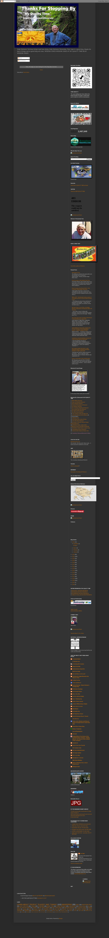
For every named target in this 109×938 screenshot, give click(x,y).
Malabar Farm (75, 417)
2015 (73, 568)
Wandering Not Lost (75, 441)
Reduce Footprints (76, 729)
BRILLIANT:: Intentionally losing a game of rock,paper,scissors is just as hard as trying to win (82, 298)
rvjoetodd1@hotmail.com (80, 873)
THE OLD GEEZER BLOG (78, 750)
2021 (73, 556)
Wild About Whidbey (77, 760)
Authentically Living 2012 (78, 669)
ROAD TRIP (50, 906)
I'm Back (75, 545)
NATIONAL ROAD (48, 909)
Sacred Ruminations (77, 731)
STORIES (35, 907)
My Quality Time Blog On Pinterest (78, 472)
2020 (73, 558)
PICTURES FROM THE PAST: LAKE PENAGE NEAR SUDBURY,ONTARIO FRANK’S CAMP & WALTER (80, 350)
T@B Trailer (80, 910)
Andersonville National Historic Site (80, 430)
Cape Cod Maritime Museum (78, 402)
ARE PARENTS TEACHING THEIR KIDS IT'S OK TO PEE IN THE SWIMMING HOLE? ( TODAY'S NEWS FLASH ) (81, 329)
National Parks (82, 906)
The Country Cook (76, 748)
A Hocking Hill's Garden (78, 664)
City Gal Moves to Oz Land (78, 674)
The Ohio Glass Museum (77, 412)
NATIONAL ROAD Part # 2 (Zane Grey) (81, 428)
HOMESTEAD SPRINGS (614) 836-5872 (81, 824)
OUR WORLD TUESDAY (80, 909)
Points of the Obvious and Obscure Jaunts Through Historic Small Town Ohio (81, 723)
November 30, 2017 (41, 898)
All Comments (22, 60)
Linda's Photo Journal (77, 701)
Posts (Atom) (26, 72)
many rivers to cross (77, 706)
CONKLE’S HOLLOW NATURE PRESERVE (82, 594)
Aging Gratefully (76, 666)
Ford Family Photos (77, 691)
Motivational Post (76, 272)
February (75, 550)
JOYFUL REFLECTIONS (78, 696)
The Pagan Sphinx (76, 752)
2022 (73, 554)
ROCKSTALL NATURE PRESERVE (80, 590)
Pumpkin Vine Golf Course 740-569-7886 (81, 829)
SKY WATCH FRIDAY (45, 907)
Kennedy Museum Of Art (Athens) (80, 415)
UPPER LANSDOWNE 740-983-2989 (80, 831)
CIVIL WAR (57, 909)
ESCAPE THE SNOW (67, 909)
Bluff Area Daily (76, 671)
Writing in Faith (76, 766)
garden (70, 910)
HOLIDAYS (42, 910)
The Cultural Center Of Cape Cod (80, 413)
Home (41, 69)
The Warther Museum (77, 406)
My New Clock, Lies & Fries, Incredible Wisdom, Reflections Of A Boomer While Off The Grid (82, 309)
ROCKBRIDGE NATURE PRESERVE (80, 593)
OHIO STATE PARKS (57, 907)
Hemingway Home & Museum (79, 429)
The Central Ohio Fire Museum (79, 409)
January (75, 552)
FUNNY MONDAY (61, 906)
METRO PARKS (55, 910)
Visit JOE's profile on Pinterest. (78, 266)
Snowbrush (75, 743)
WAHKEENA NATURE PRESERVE (80, 592)
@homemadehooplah (50, 895)
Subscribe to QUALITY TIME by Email (79, 185)
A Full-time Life (76, 661)
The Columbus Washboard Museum (80, 407)
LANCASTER (72, 906)
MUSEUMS (41, 906)
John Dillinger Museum (77, 403)
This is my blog (76, 755)
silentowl (74, 733)
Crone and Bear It (76, 682)
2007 (73, 582)
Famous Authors (37, 909)
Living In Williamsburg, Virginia (79, 704)
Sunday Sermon (35, 910)
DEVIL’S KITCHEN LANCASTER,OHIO (81, 358)
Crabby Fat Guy (76, 680)
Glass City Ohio (76, 694)
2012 (73, 574)
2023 (73, 542)
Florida (27, 911)
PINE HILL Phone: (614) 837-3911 (80, 826)
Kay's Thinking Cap (77, 699)
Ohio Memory (75, 718)
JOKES (33, 906)
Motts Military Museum (77, 400)
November (76, 543)
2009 (73, 580)
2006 (73, 584)
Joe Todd (82, 853)
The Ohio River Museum (78, 420)
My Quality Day (76, 711)
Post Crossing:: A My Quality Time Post (81, 280)
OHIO (77, 904)
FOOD (75, 910)
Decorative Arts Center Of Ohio (79, 419)
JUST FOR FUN (24, 906)
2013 (73, 572)
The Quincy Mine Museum (78, 410)
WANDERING (67, 904)
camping (25, 909)
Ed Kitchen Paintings (77, 689)
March (75, 548)
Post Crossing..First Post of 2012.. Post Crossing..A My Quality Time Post (81, 289)
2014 (73, 570)
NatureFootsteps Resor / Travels (80, 716)
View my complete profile (76, 863)
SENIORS (27, 910)
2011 (73, 576)
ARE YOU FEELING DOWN (23, 907)
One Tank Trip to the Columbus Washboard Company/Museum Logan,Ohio (82, 318)
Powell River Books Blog (78, 726)
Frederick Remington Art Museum (79, 405)
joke (89, 906)
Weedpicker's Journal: (77, 757)
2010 (73, 578)
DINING (48, 910)
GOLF (30, 909)
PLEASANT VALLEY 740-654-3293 (80, 827)
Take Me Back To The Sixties (77, 633)
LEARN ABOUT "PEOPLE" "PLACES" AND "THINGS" (37, 904)
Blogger (61, 918)
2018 (73, 562)
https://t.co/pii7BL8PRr (38, 895)
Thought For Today (81, 907)
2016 (73, 566)
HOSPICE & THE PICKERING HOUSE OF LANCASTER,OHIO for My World (81, 339)
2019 (73, 560)
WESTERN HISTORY (69, 907)
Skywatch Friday (63, 910)
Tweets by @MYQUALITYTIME (78, 191)
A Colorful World (76, 659)
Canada (23, 911)
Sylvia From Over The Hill (78, 745)
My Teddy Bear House (77, 713)
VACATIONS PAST (87, 904)
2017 (73, 564)
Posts (20, 58)
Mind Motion (75, 708)
